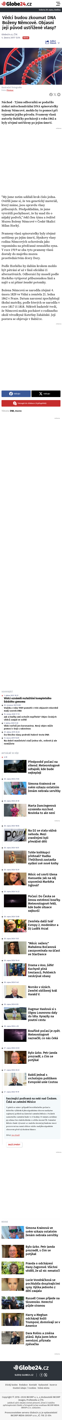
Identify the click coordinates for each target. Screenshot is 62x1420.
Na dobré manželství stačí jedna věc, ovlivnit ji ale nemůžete (30, 742)
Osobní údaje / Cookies (24, 1388)
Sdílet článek (53, 42)
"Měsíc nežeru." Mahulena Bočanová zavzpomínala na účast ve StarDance (44, 948)
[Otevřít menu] (57, 3)
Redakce (23, 1385)
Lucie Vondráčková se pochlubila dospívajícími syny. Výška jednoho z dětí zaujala (43, 1285)
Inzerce (53, 1385)
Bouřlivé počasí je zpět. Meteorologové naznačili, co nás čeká (44, 1034)
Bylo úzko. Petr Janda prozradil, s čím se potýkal (42, 1056)
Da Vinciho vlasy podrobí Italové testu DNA (26, 734)
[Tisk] (58, 94)
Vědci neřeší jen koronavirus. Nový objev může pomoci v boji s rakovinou (28, 727)
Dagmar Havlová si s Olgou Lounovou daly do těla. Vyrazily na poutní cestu (42, 1014)
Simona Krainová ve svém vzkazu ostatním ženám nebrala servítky (44, 787)
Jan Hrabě (15, 1135)
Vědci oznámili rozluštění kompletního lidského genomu (27, 700)
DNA (12, 411)
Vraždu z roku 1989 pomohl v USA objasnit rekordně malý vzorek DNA (31, 709)
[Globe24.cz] (17, 4)
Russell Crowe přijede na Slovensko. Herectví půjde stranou (43, 1301)
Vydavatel (43, 1385)
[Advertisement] (31, 160)
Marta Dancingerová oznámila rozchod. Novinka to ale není (42, 809)
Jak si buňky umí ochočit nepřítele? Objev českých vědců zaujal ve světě (30, 718)
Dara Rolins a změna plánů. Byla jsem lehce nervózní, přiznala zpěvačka (41, 1338)
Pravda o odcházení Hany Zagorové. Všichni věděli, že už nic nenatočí (43, 1267)
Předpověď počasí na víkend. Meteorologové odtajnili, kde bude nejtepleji (44, 767)
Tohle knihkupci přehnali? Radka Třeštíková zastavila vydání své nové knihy (43, 858)
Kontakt (33, 1385)
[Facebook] (51, 94)
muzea (18, 411)
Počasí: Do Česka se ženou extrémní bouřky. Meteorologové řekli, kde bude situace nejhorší (44, 903)
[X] (55, 94)
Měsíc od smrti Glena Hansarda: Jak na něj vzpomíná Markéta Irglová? (42, 880)
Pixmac (10, 90)
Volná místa (43, 1388)
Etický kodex (11, 1385)
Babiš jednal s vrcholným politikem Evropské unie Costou (43, 1078)
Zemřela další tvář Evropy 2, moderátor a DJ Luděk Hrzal (43, 924)
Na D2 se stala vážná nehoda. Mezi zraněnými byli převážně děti (42, 836)
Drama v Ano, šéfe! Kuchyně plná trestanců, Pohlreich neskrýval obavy (42, 970)
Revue (5, 1221)
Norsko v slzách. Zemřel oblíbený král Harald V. (42, 990)
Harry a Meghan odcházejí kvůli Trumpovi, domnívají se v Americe (43, 1320)
